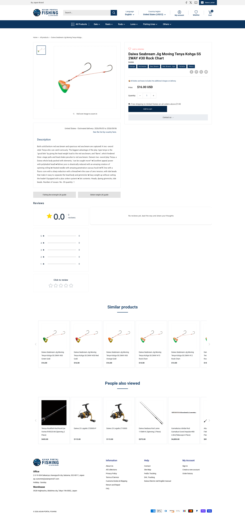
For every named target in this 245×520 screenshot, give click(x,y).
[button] (136, 49)
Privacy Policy (111, 473)
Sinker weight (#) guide (99, 195)
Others (166, 24)
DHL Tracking (149, 477)
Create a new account (191, 470)
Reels (108, 24)
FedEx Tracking (150, 473)
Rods (120, 24)
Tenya (191, 66)
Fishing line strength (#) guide (54, 195)
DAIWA (131, 62)
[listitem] (54, 344)
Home (35, 37)
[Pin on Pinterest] (196, 72)
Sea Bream (154, 66)
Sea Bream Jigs (168, 66)
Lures (133, 24)
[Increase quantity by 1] (153, 95)
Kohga (132, 66)
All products (44, 37)
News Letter (210, 3)
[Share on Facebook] (191, 72)
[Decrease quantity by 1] (140, 95)
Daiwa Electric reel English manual (157, 481)
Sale (96, 24)
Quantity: (132, 95)
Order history (187, 473)
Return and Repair (113, 485)
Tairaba (182, 66)
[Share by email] (206, 72)
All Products (81, 24)
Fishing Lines (149, 24)
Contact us (167, 117)
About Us (109, 466)
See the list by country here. (105, 132)
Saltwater (142, 66)
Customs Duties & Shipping (116, 481)
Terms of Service (112, 477)
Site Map (147, 470)
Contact (147, 466)
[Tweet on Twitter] (201, 72)
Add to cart (147, 109)
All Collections (111, 470)
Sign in (185, 466)
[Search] (114, 13)
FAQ (107, 488)
